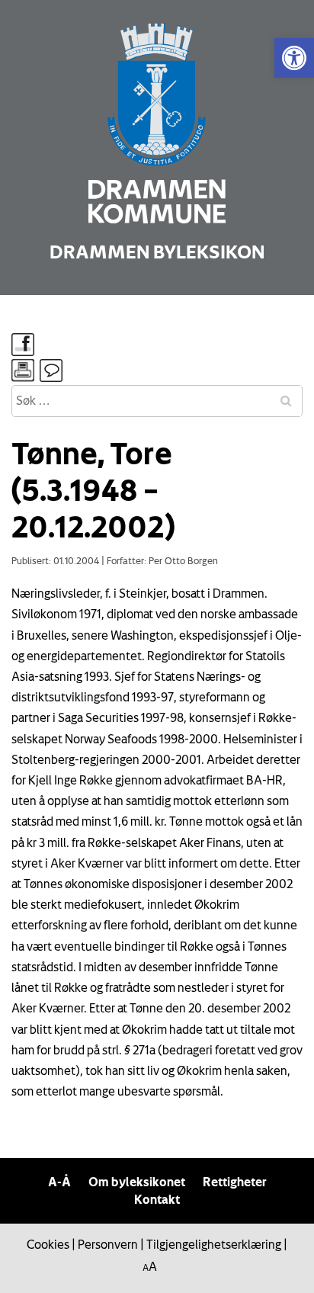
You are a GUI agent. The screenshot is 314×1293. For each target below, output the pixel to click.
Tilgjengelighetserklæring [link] (213, 1244)
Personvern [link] (108, 1244)
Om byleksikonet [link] (136, 1182)
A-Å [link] (59, 1182)
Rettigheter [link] (235, 1182)
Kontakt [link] (157, 1199)
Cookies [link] (48, 1244)
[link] (294, 58)
